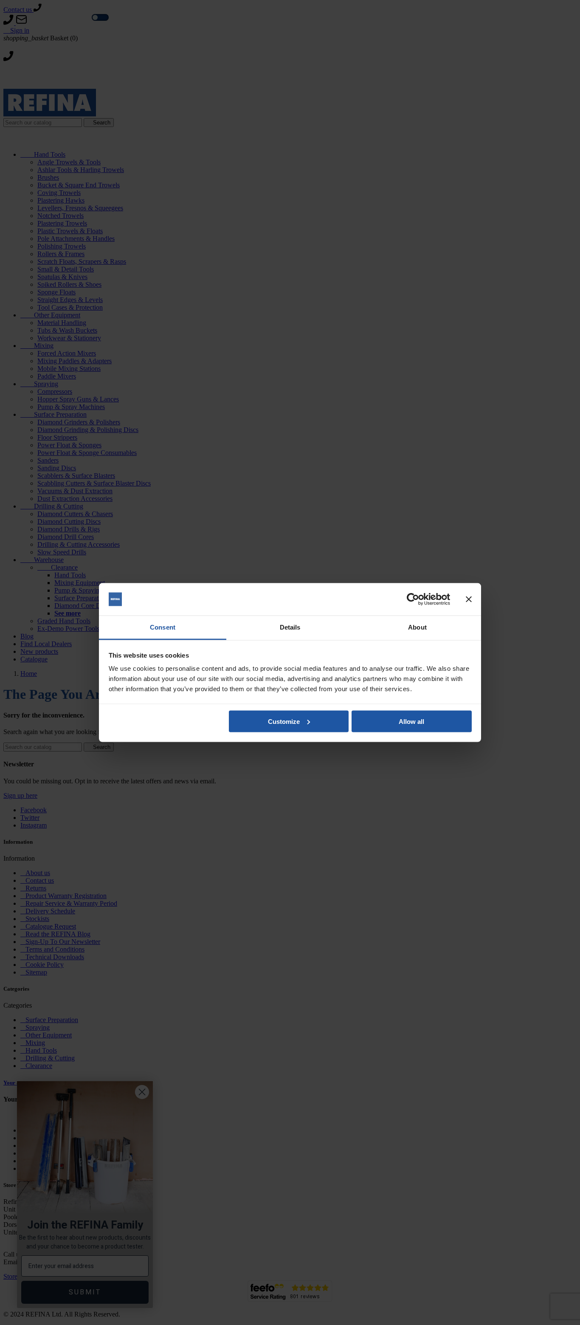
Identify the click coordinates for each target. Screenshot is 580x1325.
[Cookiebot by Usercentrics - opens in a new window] (413, 599)
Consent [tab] (162, 627)
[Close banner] (469, 599)
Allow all (411, 721)
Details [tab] (290, 627)
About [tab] (417, 627)
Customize (284, 721)
